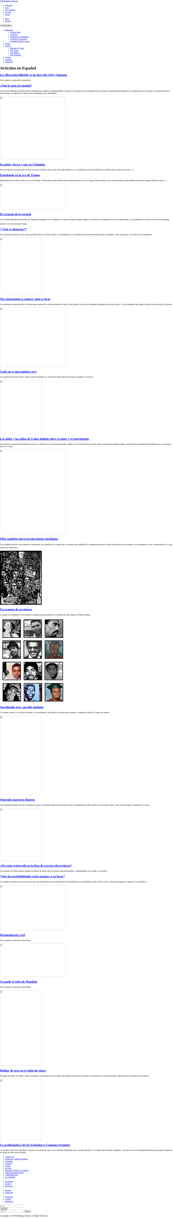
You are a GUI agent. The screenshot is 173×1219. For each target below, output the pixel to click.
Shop (7, 19)
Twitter (8, 1184)
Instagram (9, 1186)
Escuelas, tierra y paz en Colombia (22, 164)
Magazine (9, 30)
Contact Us (9, 1157)
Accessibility (10, 1177)
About (7, 46)
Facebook (9, 1181)
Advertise (9, 1161)
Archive (8, 1168)
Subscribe (9, 62)
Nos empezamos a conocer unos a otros (25, 299)
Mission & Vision (17, 48)
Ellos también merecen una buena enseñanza (29, 538)
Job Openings (15, 55)
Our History (15, 53)
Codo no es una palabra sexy (18, 371)
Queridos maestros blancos (17, 799)
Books (7, 44)
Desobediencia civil (12, 935)
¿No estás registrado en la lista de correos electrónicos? (36, 865)
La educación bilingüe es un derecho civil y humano (33, 74)
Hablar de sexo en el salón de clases (23, 1070)
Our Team (14, 50)
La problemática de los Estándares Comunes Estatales (35, 1145)
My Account (10, 10)
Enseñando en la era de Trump (20, 175)
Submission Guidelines (19, 37)
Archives (13, 34)
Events (8, 57)
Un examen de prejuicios (16, 609)
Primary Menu (6, 26)
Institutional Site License (20, 41)
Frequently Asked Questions (16, 1159)
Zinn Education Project (14, 1173)
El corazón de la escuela (15, 214)
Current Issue (15, 32)
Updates (8, 60)
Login (7, 14)
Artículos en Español (18, 39)
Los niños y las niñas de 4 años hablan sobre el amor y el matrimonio (44, 438)
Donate (8, 21)
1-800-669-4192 (11, 1175)
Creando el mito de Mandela (18, 981)
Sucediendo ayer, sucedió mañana (21, 707)
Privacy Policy (54, 1216)
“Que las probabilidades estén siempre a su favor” (32, 876)
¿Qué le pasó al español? (16, 85)
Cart (6, 8)
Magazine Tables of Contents (16, 1170)
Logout (8, 12)
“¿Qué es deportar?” (13, 229)
